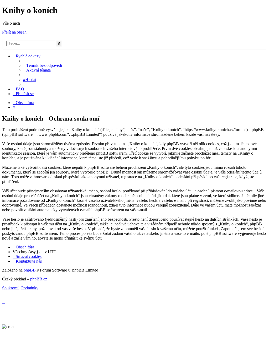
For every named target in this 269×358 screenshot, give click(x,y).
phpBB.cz (38, 279)
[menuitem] (42, 65)
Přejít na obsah (14, 32)
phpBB (30, 270)
